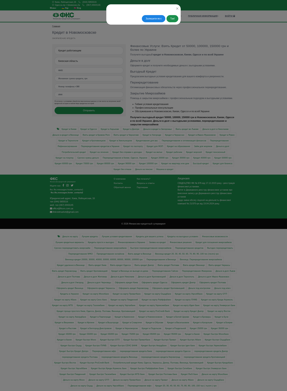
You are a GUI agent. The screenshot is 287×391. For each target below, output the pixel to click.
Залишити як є (154, 18)
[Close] (177, 8)
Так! (172, 18)
